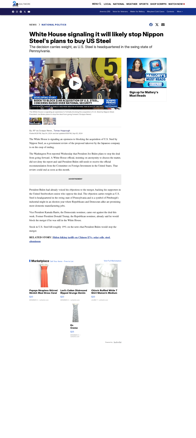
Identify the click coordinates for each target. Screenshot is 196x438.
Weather (131, 4)
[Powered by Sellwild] (117, 342)
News (33, 24)
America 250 (105, 11)
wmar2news (17, 12)
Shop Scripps (158, 4)
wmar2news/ (13, 12)
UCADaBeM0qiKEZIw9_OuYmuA (29, 12)
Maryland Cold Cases (155, 11)
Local (107, 4)
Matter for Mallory (137, 11)
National (118, 4)
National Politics (54, 24)
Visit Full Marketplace (112, 261)
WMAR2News (21, 12)
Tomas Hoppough (62, 130)
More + (180, 11)
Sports (143, 4)
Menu (95, 4)
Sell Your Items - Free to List (61, 261)
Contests (170, 11)
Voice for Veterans (120, 11)
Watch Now (175, 4)
